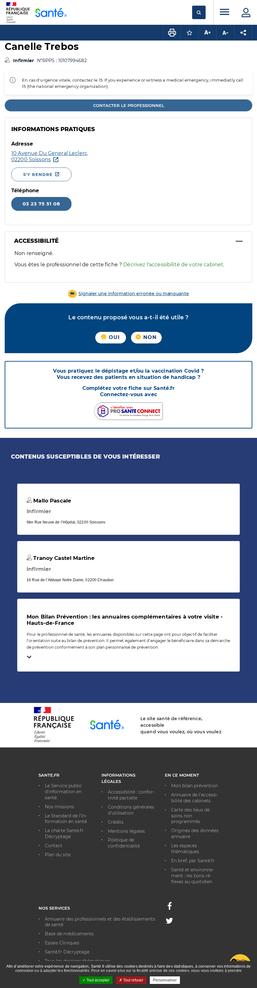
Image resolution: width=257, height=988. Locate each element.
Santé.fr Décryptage (67, 952)
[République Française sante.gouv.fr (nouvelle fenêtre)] (54, 741)
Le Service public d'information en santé (63, 791)
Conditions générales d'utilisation (131, 810)
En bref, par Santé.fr (193, 860)
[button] (128, 293)
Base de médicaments (69, 934)
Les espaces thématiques (185, 848)
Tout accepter (97, 980)
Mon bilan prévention (194, 786)
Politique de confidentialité (124, 843)
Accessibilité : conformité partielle (131, 795)
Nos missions (59, 807)
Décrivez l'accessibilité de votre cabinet (173, 265)
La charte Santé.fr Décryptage (64, 833)
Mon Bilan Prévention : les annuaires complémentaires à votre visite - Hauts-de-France (125, 620)
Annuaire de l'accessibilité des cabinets (194, 798)
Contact (53, 845)
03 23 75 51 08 (41, 204)
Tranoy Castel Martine (63, 558)
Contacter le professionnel (128, 105)
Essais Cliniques (62, 943)
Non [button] (149, 337)
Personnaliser (165, 980)
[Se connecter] (246, 12)
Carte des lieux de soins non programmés (190, 816)
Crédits (115, 822)
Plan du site (58, 855)
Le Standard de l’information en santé (66, 819)
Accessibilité (36, 240)
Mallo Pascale (51, 500)
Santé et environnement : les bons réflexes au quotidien (192, 875)
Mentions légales (126, 831)
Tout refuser (132, 980)
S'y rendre (38, 174)
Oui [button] (113, 337)
